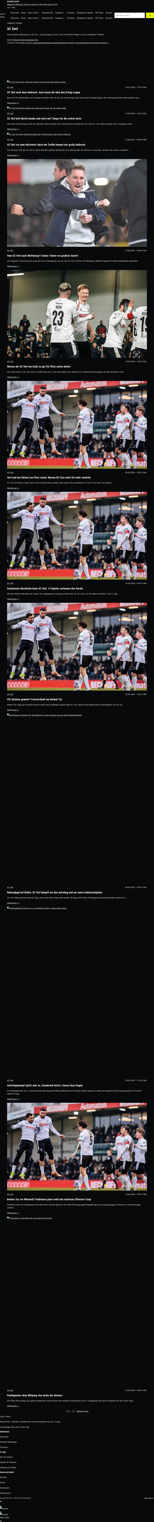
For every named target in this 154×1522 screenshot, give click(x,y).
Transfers (23, 40)
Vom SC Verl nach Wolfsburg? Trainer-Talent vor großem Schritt (42, 255)
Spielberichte (32, 40)
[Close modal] (1, 1501)
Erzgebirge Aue (65, 43)
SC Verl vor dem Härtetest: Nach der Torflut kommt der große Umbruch (46, 144)
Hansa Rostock (90, 43)
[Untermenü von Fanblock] (64, 12)
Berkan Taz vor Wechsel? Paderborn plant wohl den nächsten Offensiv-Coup (49, 1199)
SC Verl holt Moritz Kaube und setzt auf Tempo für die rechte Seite (44, 118)
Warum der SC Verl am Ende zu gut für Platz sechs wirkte (38, 366)
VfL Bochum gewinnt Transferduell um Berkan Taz (34, 699)
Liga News (5, 1416)
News (16, 40)
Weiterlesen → (13, 103)
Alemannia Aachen (51, 43)
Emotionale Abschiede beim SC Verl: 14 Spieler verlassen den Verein (45, 588)
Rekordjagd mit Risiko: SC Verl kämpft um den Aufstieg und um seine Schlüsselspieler (54, 892)
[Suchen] (150, 15)
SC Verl (25, 43)
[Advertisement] (77, 62)
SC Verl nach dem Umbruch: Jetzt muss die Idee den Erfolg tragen (43, 92)
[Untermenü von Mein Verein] (39, 12)
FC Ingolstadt (78, 43)
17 (73, 1411)
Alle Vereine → (103, 43)
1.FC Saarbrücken (36, 43)
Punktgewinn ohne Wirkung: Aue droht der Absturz (35, 1395)
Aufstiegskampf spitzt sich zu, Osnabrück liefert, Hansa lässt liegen (45, 1085)
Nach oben (149, 1498)
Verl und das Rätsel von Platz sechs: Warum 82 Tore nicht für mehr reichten (49, 477)
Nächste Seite (82, 1411)
